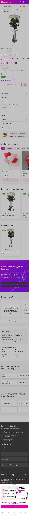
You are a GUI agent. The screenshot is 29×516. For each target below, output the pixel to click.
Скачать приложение (14, 507)
